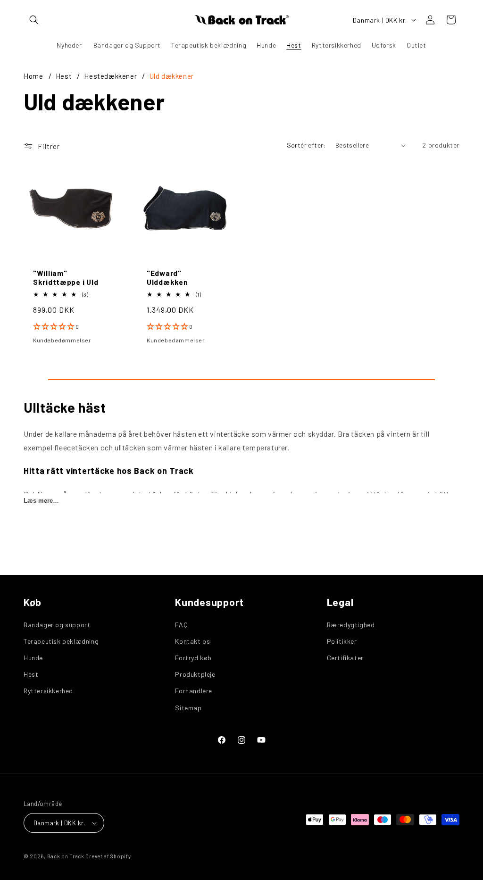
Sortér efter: (306, 145)
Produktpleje (195, 674)
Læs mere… (41, 500)
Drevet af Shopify (108, 856)
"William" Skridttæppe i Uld (65, 277)
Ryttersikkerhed (48, 691)
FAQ (181, 625)
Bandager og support (57, 625)
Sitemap (188, 708)
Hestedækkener (111, 76)
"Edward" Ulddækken (167, 277)
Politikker (342, 641)
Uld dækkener (172, 76)
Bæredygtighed (351, 625)
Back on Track (65, 856)
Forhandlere (193, 691)
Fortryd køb (193, 658)
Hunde (33, 658)
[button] (34, 19)
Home (33, 76)
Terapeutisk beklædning (61, 641)
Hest (65, 76)
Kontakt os (192, 641)
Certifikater (345, 658)
